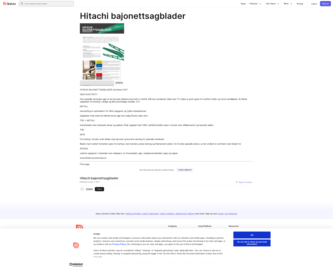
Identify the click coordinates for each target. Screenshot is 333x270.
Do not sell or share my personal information (252, 243)
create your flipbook (227, 213)
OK (252, 235)
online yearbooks (150, 213)
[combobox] (49, 3)
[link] (243, 3)
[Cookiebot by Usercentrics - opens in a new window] (76, 265)
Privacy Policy (119, 244)
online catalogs (167, 213)
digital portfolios (133, 213)
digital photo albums (185, 213)
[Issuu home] (9, 3)
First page (84, 164)
